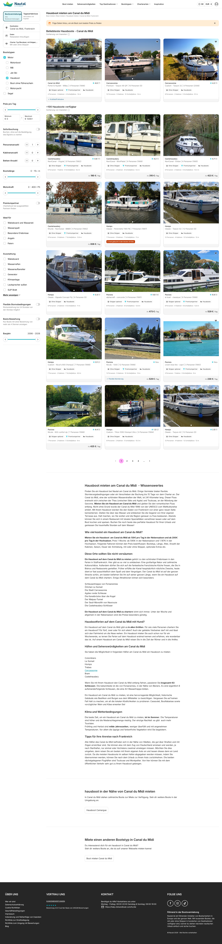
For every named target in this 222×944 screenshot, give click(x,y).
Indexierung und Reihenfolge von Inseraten (23, 917)
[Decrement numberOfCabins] (26, 152)
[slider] (5, 109)
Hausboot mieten (72, 16)
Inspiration (159, 4)
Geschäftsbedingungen (15, 911)
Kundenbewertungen (55, 901)
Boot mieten (67, 4)
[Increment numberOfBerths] (37, 160)
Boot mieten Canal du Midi (99, 858)
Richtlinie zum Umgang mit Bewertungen (22, 923)
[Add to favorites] (98, 41)
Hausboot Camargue (96, 810)
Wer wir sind (10, 901)
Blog (7, 926)
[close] (215, 23)
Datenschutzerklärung (14, 904)
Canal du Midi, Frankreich (89, 16)
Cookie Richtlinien (12, 908)
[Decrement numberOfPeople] (26, 144)
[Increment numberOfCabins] (37, 152)
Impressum (9, 914)
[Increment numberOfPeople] (37, 144)
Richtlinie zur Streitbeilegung (17, 920)
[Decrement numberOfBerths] (26, 160)
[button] (74, 78)
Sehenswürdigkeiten (86, 4)
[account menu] (216, 4)
